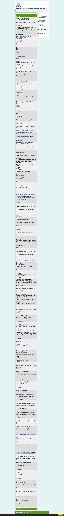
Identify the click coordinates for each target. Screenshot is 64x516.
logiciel (36, 8)
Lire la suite (17, 44)
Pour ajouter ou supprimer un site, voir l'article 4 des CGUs (22, 512)
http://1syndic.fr (19, 387)
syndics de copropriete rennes (28, 159)
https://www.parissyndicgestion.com (21, 56)
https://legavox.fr (19, 202)
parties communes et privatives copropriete (23, 452)
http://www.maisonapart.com (21, 245)
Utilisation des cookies (33, 511)
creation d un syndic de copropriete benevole (27, 360)
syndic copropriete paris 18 (27, 119)
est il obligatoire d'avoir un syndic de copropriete (27, 130)
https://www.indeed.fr (20, 181)
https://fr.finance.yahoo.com (20, 285)
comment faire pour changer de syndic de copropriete (29, 453)
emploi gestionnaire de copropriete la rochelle (41, 23)
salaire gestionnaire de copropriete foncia (41, 25)
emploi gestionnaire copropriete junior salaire (21, 215)
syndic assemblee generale (42, 29)
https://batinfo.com (19, 417)
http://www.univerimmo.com (20, 399)
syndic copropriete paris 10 (25, 194)
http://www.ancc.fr (19, 469)
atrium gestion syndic (31, 330)
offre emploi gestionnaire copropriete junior (29, 215)
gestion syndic (24, 8)
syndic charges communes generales (42, 32)
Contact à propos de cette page (40, 511)
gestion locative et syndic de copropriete (24, 303)
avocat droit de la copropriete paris (31, 129)
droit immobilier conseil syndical (43, 20)
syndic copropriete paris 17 (32, 303)
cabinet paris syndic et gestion (31, 194)
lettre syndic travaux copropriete (43, 34)
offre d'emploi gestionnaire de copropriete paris (42, 14)
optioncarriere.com (19, 235)
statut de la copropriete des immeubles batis (24, 434)
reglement (18, 8)
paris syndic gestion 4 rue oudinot (22, 119)
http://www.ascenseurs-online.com (21, 495)
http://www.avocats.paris (20, 89)
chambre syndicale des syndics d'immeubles (42, 30)
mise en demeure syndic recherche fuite (42, 26)
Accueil (16, 511)
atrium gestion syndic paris (21, 330)
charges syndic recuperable (42, 15)
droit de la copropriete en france (32, 434)
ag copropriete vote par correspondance (42, 35)
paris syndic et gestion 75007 (19, 120)
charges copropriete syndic (19, 246)
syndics (30, 8)
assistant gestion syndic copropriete (26, 120)
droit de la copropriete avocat (42, 33)
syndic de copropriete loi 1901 (26, 330)
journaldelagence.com (20, 487)
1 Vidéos (20, 16)
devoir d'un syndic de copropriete (32, 379)
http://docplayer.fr (19, 338)
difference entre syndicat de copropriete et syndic (24, 359)
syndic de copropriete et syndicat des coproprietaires (24, 361)
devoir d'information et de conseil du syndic (23, 379)
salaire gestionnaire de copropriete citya (41, 21)
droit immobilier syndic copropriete (23, 129)
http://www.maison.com (20, 225)
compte (42, 8)
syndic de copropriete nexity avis (43, 16)
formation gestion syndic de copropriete (20, 304)
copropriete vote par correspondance (41, 28)
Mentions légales (20, 511)
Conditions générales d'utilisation (26, 511)
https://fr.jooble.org (19, 110)
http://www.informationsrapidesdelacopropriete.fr (23, 313)
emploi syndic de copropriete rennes (22, 159)
